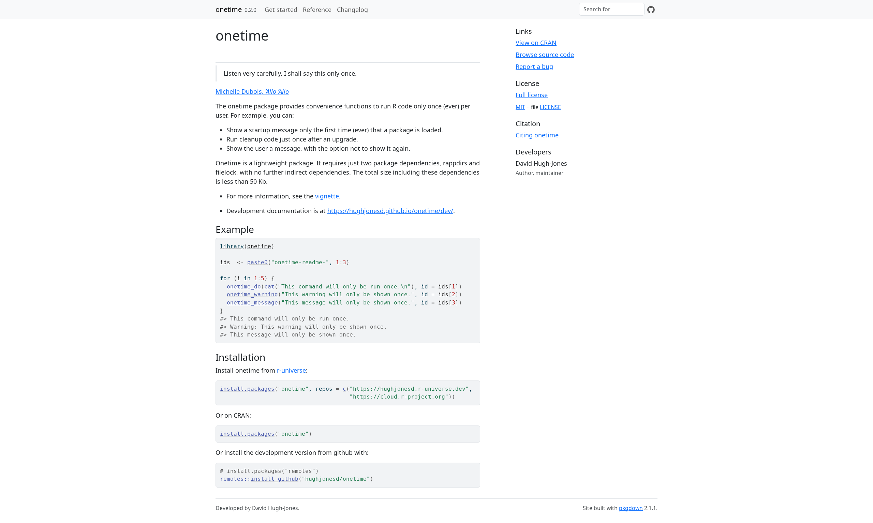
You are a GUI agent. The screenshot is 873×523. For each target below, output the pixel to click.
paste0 (257, 262)
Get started (281, 9)
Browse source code (545, 54)
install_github (274, 479)
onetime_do (244, 286)
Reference (317, 9)
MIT (520, 107)
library (232, 246)
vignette (327, 196)
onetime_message (252, 302)
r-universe (291, 370)
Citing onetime (537, 135)
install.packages (247, 389)
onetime (229, 9)
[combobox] (612, 9)
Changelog (352, 9)
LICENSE (550, 107)
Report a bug (534, 66)
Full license (532, 95)
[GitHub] (651, 9)
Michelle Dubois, (252, 91)
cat (269, 286)
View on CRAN (536, 43)
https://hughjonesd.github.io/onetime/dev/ (390, 211)
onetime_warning (252, 294)
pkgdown (631, 508)
